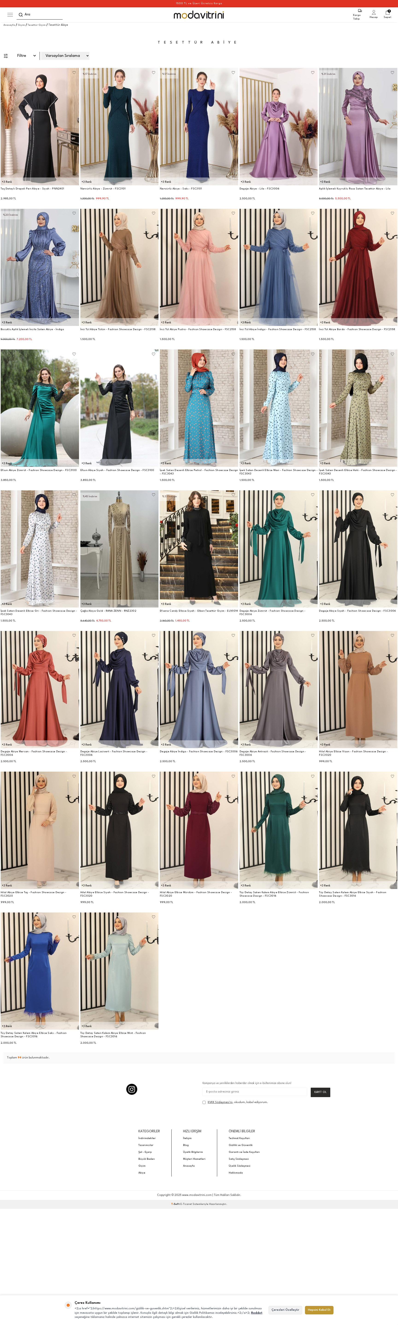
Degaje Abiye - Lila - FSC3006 (260, 189)
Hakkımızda (236, 1173)
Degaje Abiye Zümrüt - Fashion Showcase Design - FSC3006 (272, 613)
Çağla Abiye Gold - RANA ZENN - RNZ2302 (108, 611)
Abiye (141, 1173)
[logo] (199, 14)
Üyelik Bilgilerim (193, 1152)
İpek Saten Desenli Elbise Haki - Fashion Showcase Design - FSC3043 (358, 472)
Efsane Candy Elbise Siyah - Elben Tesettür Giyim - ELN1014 (199, 611)
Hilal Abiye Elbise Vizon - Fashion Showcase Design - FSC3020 (353, 753)
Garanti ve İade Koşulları (244, 1152)
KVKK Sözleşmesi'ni (220, 1102)
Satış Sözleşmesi (239, 1159)
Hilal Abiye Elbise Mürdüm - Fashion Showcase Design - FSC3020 (196, 894)
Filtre (21, 56)
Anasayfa (9, 25)
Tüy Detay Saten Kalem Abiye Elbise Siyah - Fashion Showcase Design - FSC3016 (352, 894)
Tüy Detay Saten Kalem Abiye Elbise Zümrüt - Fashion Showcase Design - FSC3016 (274, 894)
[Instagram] (131, 1089)
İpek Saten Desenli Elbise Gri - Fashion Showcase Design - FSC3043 (39, 613)
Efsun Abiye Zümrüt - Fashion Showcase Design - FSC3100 (39, 470)
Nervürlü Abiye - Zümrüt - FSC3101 (103, 189)
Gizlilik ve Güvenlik (241, 1145)
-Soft (175, 1204)
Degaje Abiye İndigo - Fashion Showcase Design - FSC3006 (199, 751)
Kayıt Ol (320, 1092)
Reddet (256, 1312)
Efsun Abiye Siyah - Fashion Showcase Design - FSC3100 (117, 470)
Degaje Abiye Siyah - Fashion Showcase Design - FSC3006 (357, 611)
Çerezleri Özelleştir (285, 1309)
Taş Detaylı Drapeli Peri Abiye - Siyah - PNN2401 (32, 189)
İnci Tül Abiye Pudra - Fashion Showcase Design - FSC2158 (198, 329)
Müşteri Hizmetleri (194, 1159)
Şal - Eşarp (145, 1152)
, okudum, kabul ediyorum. (238, 1102)
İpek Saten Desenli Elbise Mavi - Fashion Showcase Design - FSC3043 (279, 472)
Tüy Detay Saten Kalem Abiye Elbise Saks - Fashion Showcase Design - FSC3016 (34, 1035)
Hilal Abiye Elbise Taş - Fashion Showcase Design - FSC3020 (33, 894)
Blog (186, 1145)
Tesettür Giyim (37, 25)
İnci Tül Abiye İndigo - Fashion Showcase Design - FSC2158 (278, 329)
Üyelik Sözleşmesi (239, 1166)
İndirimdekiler (147, 1138)
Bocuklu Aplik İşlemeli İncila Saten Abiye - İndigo (32, 329)
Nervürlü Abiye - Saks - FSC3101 (181, 189)
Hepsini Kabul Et (319, 1309)
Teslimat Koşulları (239, 1138)
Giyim (21, 25)
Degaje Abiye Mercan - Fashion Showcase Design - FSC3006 (34, 753)
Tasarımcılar (145, 1145)
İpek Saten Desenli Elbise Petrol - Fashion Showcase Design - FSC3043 (199, 472)
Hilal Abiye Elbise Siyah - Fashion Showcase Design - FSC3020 (114, 894)
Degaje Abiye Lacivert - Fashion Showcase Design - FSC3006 (114, 753)
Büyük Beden (146, 1159)
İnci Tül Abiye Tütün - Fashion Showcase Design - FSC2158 (118, 329)
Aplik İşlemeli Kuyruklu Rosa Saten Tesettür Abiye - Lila (354, 189)
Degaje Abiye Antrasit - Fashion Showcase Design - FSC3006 (273, 753)
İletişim (187, 1138)
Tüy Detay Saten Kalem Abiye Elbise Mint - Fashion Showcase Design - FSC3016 (113, 1035)
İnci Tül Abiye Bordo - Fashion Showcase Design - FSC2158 (357, 329)
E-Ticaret (186, 1204)
